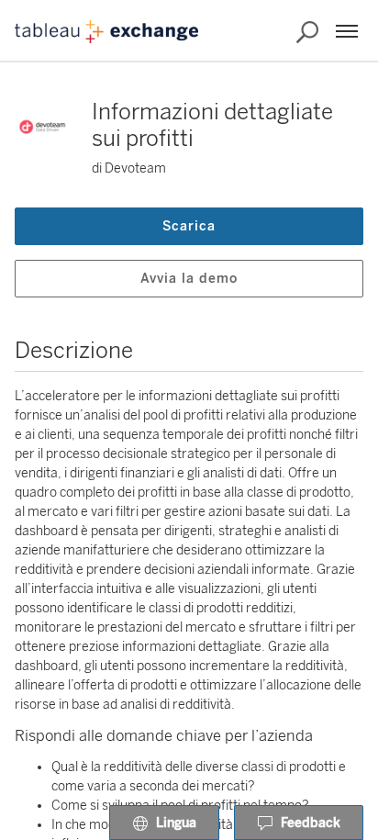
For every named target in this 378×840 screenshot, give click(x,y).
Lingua (176, 823)
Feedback (310, 823)
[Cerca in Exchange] (307, 32)
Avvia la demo (189, 278)
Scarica (189, 226)
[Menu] (346, 31)
